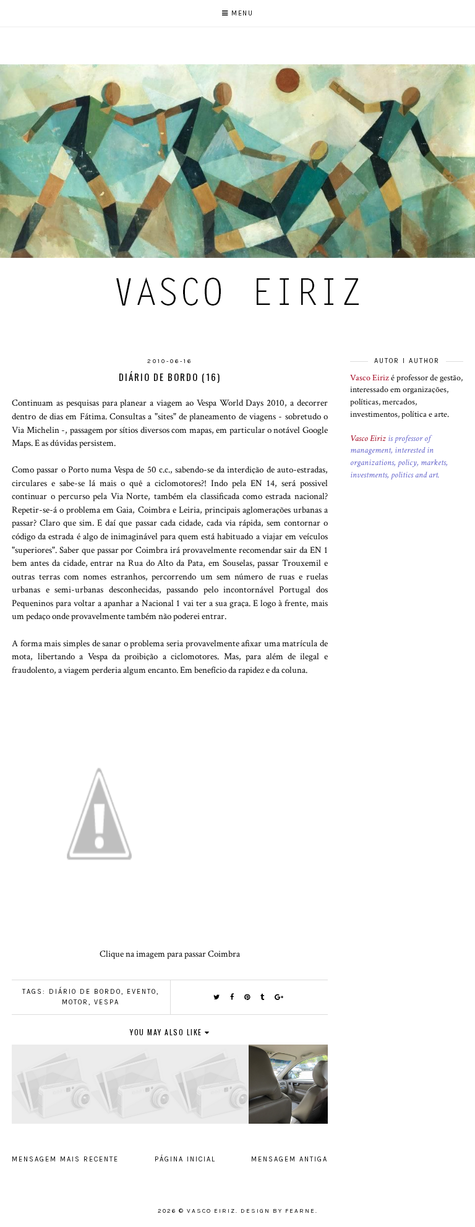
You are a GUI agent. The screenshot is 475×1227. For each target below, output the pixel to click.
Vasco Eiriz (369, 377)
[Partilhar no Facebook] (232, 997)
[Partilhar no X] (217, 997)
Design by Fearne (278, 1211)
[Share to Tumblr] (262, 997)
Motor (75, 1002)
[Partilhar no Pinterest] (247, 997)
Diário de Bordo (85, 992)
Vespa (106, 1002)
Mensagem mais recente (65, 1159)
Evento (141, 992)
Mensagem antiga (289, 1159)
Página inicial (185, 1159)
